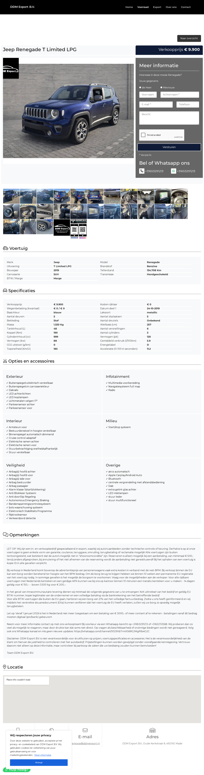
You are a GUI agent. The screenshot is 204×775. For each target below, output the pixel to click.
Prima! (38, 762)
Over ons (171, 7)
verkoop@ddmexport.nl (85, 743)
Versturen (169, 147)
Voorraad (143, 7)
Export (157, 7)
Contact (186, 7)
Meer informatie (42, 755)
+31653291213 (154, 171)
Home (129, 7)
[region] (39, 749)
